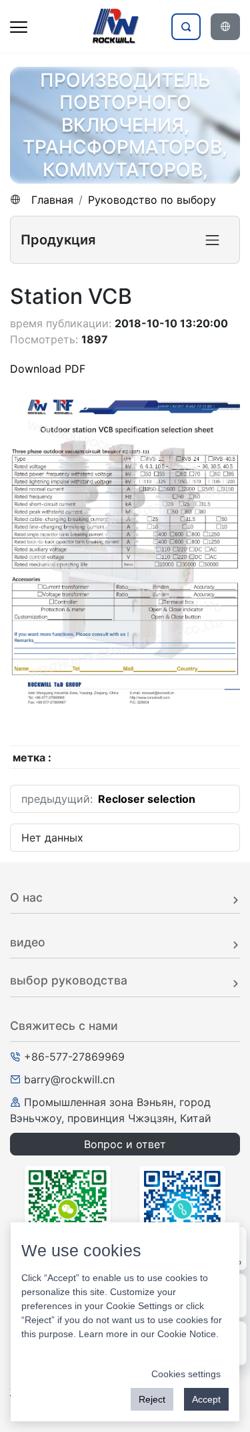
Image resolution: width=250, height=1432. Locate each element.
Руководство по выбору (152, 199)
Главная (52, 199)
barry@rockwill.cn (69, 1079)
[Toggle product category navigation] (212, 239)
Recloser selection (146, 799)
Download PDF (47, 368)
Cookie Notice (186, 1333)
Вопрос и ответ (125, 1144)
